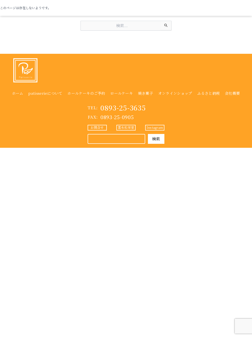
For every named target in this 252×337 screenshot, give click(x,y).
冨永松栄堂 (126, 127)
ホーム (17, 93)
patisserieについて (45, 93)
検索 (156, 139)
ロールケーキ (121, 93)
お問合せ (97, 127)
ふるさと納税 (208, 93)
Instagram (155, 127)
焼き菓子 (145, 93)
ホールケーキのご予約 (86, 93)
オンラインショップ (175, 93)
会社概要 (232, 93)
